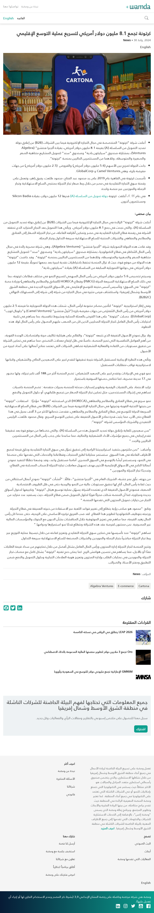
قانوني (70, 794)
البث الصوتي (143, 843)
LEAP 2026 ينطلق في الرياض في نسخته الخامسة (103, 632)
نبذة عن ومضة (29, 6)
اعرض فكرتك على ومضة (60, 874)
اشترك (140, 729)
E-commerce (126, 586)
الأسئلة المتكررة (66, 778)
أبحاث (148, 851)
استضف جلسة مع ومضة (60, 851)
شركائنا (71, 786)
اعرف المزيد (107, 828)
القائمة (21, 18)
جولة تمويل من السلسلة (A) (89, 196)
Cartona (144, 586)
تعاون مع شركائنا (65, 859)
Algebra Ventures (101, 586)
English (8, 18)
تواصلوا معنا (10, 6)
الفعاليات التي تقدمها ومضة (134, 859)
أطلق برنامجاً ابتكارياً (64, 866)
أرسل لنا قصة (67, 843)
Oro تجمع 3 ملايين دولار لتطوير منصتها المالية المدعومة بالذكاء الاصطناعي (88, 651)
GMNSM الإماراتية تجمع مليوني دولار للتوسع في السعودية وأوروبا (93, 671)
